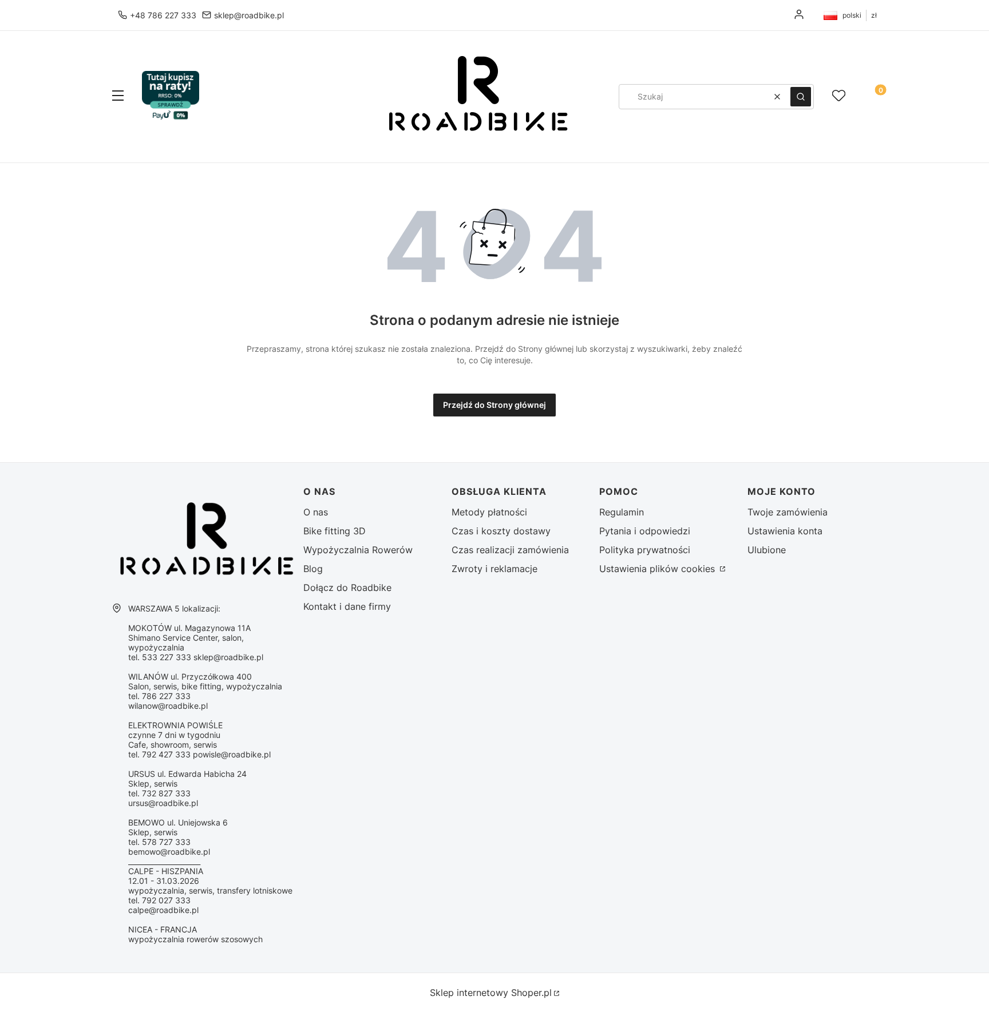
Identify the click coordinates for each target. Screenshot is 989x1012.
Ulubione (766, 549)
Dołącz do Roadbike (347, 587)
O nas (315, 512)
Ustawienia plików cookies (658, 568)
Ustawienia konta (784, 531)
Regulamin (621, 512)
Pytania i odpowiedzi (644, 531)
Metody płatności (489, 512)
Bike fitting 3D (334, 531)
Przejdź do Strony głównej (494, 405)
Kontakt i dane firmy (347, 606)
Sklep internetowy (491, 992)
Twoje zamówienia (787, 512)
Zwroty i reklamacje (494, 568)
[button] (118, 97)
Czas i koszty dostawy (501, 531)
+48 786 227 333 (163, 15)
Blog (313, 568)
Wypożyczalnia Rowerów (358, 549)
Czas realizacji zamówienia (510, 549)
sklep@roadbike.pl (249, 15)
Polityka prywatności (644, 549)
